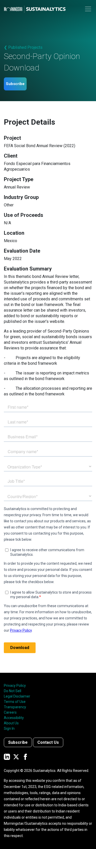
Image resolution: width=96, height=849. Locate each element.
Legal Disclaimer (17, 696)
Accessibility (14, 718)
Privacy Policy (15, 685)
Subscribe (15, 83)
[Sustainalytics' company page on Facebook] (25, 756)
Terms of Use (15, 702)
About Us (11, 723)
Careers (10, 712)
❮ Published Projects (23, 47)
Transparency (15, 707)
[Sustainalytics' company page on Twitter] (16, 756)
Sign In (9, 728)
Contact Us (48, 742)
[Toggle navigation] (88, 9)
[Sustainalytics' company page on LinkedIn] (7, 756)
